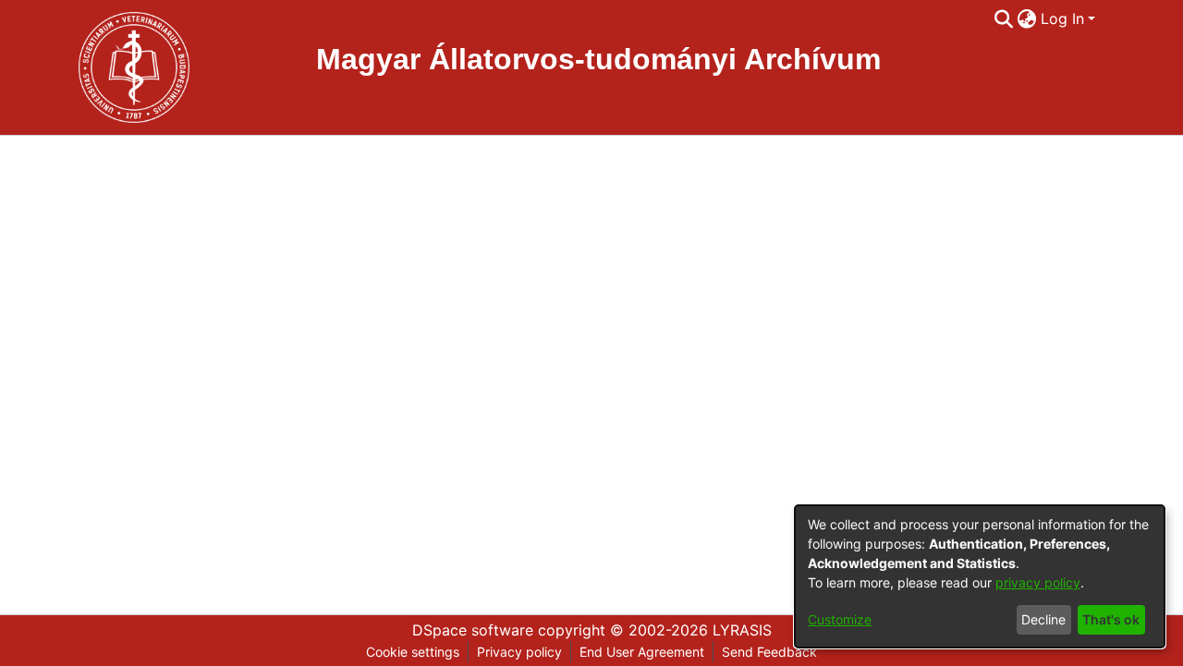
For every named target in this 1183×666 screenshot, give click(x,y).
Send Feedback (769, 652)
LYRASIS (742, 630)
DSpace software (472, 630)
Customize (840, 619)
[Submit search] (1004, 18)
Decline (1043, 619)
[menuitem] (1027, 18)
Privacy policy (519, 652)
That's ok (1111, 619)
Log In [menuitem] (1062, 18)
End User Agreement (641, 652)
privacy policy (1037, 582)
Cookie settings (412, 652)
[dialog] (980, 576)
